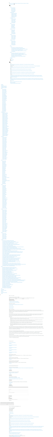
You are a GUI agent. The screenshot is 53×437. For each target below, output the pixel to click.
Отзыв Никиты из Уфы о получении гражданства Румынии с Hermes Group (10, 258)
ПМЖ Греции (13, 31)
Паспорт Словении (25, 67)
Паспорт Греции (13, 20)
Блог (10, 45)
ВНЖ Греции (12, 26)
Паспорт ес (2, 136)
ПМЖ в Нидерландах (4, 199)
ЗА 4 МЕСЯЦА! (11, 382)
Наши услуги (10, 3)
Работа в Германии (4, 236)
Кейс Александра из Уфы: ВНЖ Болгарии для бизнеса (8, 274)
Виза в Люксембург (4, 100)
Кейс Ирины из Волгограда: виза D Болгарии (16, 55)
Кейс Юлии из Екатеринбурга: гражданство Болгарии (30, 78)
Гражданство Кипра (4, 124)
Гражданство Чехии (4, 133)
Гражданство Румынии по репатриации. (14, 301)
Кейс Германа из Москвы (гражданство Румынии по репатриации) (9, 281)
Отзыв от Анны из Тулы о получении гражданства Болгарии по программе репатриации (12, 252)
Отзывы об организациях (4, 292)
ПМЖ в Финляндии (4, 202)
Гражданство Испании (5, 117)
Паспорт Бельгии (4, 143)
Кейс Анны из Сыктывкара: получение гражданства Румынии (36, 79)
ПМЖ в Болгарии (26, 70)
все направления (13, 11)
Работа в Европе (4, 233)
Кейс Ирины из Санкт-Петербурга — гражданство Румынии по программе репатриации (12, 282)
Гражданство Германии (5, 121)
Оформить (10, 370)
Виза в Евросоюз (4, 109)
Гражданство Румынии (20, 3)
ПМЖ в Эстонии (4, 207)
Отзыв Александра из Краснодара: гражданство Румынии (18, 48)
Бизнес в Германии (4, 217)
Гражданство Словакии (5, 129)
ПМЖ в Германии (4, 192)
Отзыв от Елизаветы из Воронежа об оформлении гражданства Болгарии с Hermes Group (12, 251)
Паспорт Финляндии (4, 154)
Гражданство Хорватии (5, 132)
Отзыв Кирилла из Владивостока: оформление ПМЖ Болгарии (9, 247)
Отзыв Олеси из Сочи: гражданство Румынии (7, 245)
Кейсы (11, 52)
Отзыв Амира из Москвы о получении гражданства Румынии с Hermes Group (11, 255)
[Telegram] (11, 401)
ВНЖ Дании (3, 169)
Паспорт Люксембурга (5, 150)
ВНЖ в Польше (4, 178)
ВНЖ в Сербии (13, 24)
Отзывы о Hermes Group (5, 262)
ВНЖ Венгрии (4, 162)
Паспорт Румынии (12, 67)
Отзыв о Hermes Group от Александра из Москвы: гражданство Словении (10, 260)
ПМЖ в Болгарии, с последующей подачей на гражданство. (16, 304)
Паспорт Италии (4, 147)
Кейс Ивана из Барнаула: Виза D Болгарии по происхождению (17, 78)
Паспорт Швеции (4, 158)
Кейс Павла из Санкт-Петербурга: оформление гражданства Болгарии (10, 278)
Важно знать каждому (12, 82)
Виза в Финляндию (4, 96)
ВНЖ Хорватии (4, 181)
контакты (19, 432)
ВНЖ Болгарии (4, 161)
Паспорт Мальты (4, 151)
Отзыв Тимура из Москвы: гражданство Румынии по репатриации (18, 50)
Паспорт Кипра (4, 148)
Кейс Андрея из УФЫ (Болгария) (6, 285)
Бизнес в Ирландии (4, 219)
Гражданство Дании (4, 122)
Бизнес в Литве (4, 222)
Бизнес (11, 34)
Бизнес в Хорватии (4, 228)
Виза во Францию (4, 95)
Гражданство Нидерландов (5, 128)
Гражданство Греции (4, 114)
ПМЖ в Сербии (12, 70)
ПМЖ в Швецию (4, 206)
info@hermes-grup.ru (11, 413)
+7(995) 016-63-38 (12, 4)
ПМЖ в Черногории (4, 208)
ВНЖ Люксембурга (4, 174)
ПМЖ (2, 184)
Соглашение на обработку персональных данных (14, 436)
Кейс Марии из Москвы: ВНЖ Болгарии (6, 271)
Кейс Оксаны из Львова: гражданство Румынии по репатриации (9, 273)
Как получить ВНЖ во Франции (6, 180)
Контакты (11, 58)
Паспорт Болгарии (13, 19)
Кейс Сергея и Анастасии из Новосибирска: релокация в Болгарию (19, 54)
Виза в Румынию (12, 64)
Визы (1, 88)
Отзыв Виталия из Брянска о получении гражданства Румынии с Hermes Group (11, 263)
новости (17, 432)
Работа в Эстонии (13, 42)
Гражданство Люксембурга (5, 126)
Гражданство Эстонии (4, 135)
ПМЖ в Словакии (4, 200)
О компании (2, 289)
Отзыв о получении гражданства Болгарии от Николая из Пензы (9, 256)
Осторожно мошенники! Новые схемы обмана (14, 433)
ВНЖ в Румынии (4, 165)
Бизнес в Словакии (4, 225)
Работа (2, 232)
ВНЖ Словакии (4, 176)
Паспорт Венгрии (4, 144)
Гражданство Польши (13, 16)
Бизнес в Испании (13, 38)
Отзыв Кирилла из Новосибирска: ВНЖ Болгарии (17, 47)
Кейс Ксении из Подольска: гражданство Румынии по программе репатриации (11, 275)
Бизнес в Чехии (4, 229)
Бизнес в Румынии (13, 35)
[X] (13, 401)
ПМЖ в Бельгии (4, 191)
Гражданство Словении (26, 3)
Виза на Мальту (4, 99)
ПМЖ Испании (22, 70)
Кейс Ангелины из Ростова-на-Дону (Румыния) (7, 284)
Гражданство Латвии (4, 125)
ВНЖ (10, 23)
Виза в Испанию (28, 64)
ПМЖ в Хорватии (4, 204)
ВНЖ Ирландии (4, 170)
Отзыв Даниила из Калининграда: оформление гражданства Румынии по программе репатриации (13, 249)
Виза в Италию (4, 103)
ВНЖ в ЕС (2, 85)
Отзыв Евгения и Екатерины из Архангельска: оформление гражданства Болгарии (11, 248)
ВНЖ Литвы (3, 173)
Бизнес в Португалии (4, 226)
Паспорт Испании (4, 141)
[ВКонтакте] (9, 401)
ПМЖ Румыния (4, 189)
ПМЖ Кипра (3, 195)
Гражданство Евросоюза (5, 118)
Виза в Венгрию (4, 107)
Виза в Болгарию (13, 8)
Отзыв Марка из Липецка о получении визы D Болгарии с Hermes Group (10, 259)
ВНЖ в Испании (13, 27)
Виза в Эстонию (4, 111)
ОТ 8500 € (10, 383)
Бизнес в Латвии (4, 221)
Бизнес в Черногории (4, 230)
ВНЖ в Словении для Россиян (5, 177)
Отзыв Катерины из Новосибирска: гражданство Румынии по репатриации (10, 244)
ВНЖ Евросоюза (4, 166)
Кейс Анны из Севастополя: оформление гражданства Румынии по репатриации (11, 277)
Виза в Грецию (4, 106)
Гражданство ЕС (12, 12)
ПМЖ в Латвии (4, 196)
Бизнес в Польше (13, 37)
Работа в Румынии (13, 41)
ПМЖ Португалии (4, 203)
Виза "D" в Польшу (24, 64)
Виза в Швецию (4, 110)
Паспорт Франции (4, 155)
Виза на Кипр (3, 102)
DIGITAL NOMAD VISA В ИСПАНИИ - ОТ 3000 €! (14, 377)
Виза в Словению (13, 9)
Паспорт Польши (29, 67)
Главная (2, 84)
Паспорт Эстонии (4, 159)
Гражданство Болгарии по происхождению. (14, 302)
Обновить (10, 398)
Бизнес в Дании (4, 218)
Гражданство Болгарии (15, 3)
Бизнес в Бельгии (4, 215)
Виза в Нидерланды (4, 98)
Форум (12, 60)
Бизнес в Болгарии (17, 72)
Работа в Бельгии (4, 237)
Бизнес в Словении (21, 72)
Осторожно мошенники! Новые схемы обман (15, 83)
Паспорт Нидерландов (5, 152)
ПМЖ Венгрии (13, 30)
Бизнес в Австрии (4, 214)
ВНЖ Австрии (4, 167)
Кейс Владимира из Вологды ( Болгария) (7, 286)
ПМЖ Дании (3, 193)
